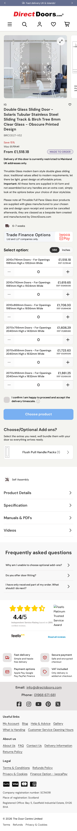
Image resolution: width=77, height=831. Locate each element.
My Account (11, 724)
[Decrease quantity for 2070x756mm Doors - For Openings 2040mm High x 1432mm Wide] (9, 339)
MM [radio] (54, 250)
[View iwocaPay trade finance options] (38, 236)
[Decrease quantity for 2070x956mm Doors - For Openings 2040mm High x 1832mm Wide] (9, 384)
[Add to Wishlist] (70, 104)
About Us (9, 746)
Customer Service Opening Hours (50, 730)
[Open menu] (10, 24)
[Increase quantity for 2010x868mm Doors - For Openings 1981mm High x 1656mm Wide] (68, 316)
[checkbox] (7, 400)
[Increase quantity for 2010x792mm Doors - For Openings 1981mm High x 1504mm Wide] (68, 294)
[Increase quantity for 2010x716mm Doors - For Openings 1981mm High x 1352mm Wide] (68, 271)
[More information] (38, 401)
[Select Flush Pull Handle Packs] (67, 452)
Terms (6, 824)
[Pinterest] (48, 704)
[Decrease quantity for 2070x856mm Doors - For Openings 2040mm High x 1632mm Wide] (9, 362)
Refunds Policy (43, 768)
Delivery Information (58, 746)
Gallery (58, 724)
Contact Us (34, 746)
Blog (25, 724)
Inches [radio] (66, 250)
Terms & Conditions (16, 768)
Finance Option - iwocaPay (48, 774)
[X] (58, 704)
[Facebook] (19, 704)
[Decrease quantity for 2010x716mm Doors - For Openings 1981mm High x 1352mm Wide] (9, 271)
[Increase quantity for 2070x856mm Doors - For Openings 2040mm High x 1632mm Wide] (68, 362)
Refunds (18, 824)
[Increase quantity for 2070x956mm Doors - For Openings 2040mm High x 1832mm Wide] (68, 384)
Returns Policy (12, 752)
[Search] (24, 24)
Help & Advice (40, 724)
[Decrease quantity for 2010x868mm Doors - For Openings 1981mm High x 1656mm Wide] (9, 316)
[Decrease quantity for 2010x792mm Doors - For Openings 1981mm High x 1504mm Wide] (9, 294)
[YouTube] (38, 704)
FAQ (21, 746)
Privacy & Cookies (15, 774)
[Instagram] (28, 704)
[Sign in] (40, 24)
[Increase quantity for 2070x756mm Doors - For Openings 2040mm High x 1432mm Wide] (68, 339)
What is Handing (14, 730)
